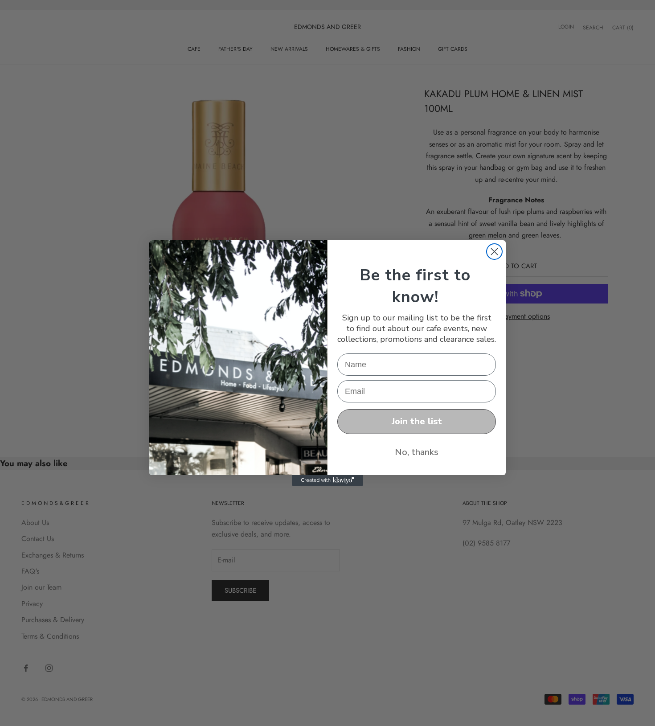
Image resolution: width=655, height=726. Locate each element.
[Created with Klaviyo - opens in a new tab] (327, 480)
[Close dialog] (494, 251)
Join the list (417, 421)
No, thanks (416, 452)
